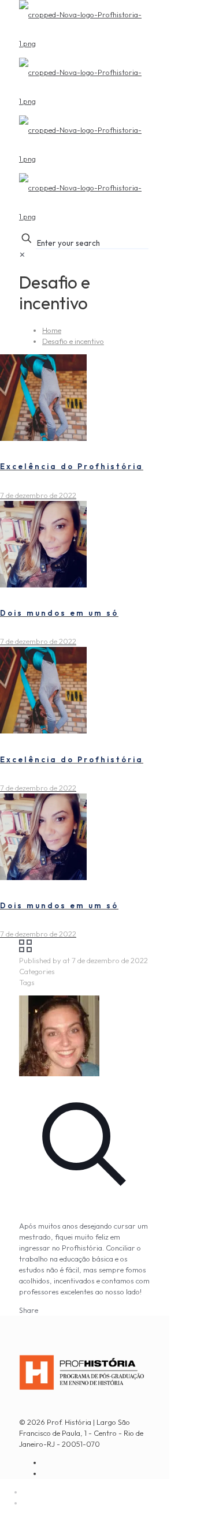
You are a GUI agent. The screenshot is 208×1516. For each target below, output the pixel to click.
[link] (22, 254)
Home (51, 330)
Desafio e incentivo (73, 341)
